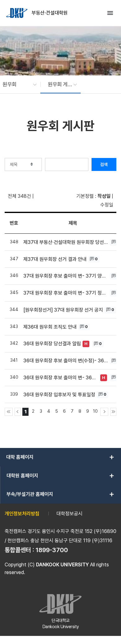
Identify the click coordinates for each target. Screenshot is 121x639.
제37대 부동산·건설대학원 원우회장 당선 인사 (65, 242)
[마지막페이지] (113, 412)
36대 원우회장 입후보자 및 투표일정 (59, 395)
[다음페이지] (104, 412)
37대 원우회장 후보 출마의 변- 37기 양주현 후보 (65, 276)
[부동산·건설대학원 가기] (17, 13)
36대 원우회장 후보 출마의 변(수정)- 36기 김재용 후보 (65, 361)
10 (95, 411)
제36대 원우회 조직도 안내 (50, 327)
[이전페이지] (18, 412)
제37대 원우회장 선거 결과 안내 (55, 259)
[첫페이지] (9, 412)
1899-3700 (52, 550)
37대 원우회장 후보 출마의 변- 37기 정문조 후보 (65, 293)
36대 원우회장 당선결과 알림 (52, 344)
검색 (104, 164)
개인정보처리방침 (22, 514)
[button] (16, 84)
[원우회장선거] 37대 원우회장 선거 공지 (63, 310)
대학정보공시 (69, 514)
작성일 (103, 196)
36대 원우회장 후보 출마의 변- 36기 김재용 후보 (61, 378)
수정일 (106, 205)
